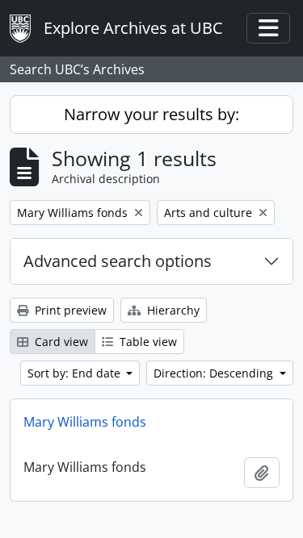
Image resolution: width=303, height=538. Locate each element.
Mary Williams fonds (84, 422)
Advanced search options (117, 261)
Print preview (69, 310)
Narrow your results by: (151, 114)
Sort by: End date (75, 373)
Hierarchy (172, 310)
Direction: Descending (215, 373)
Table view (146, 341)
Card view (60, 341)
